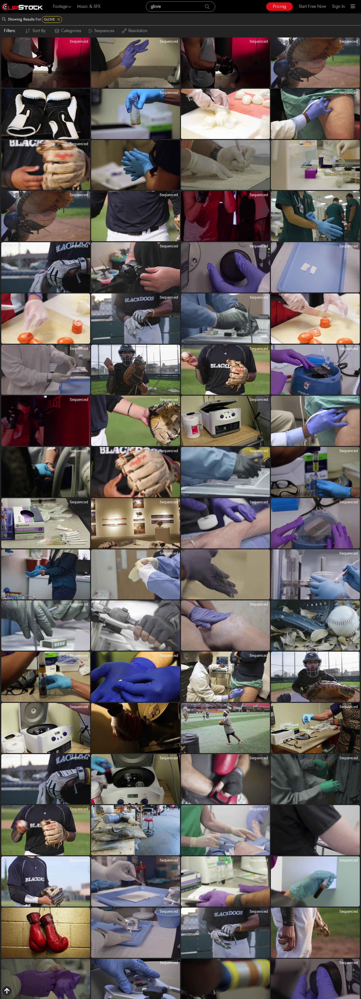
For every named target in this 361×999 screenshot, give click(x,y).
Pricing (279, 6)
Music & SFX (88, 6)
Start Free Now (312, 6)
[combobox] (180, 6)
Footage (60, 6)
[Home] (22, 6)
